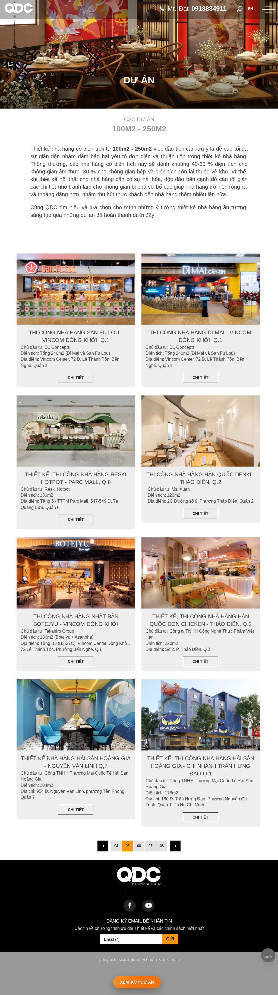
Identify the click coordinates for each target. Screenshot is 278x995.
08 (162, 846)
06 (139, 846)
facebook (130, 905)
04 (116, 846)
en (250, 9)
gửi (170, 939)
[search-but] (239, 8)
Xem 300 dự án (137, 982)
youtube (148, 905)
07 (150, 846)
